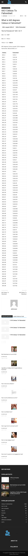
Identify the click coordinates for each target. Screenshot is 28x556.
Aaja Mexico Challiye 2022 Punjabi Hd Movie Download (11, 368)
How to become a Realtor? (7, 383)
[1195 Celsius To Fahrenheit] (5, 336)
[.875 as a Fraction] (5, 479)
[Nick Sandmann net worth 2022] (5, 486)
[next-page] (5, 342)
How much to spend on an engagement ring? (12, 454)
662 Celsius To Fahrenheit (5, 293)
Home (2, 5)
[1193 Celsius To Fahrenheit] (5, 322)
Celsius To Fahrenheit (9, 5)
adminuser (5, 15)
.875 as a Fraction (14, 477)
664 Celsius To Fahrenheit (23, 293)
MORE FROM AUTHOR (19, 316)
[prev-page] (2, 342)
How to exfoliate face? (6, 411)
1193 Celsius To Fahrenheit (17, 320)
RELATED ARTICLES (7, 316)
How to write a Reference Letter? (9, 397)
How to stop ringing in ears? (8, 440)
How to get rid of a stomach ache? (9, 426)
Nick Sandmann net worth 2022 (9, 354)
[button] (2, 2)
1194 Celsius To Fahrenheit (17, 327)
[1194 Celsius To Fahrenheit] (5, 329)
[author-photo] (14, 307)
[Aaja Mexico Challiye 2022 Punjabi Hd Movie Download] (5, 494)
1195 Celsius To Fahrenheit (17, 335)
